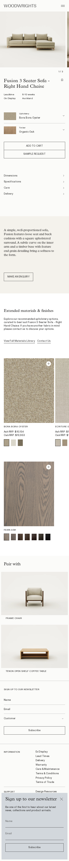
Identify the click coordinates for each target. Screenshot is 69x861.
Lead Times (43, 756)
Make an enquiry (18, 277)
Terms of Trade (45, 782)
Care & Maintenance (48, 769)
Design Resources (46, 791)
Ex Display (42, 752)
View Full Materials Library (19, 341)
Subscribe (34, 730)
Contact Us (44, 341)
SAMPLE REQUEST (34, 154)
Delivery (40, 760)
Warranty (41, 765)
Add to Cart (34, 146)
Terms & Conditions (47, 773)
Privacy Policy (44, 778)
